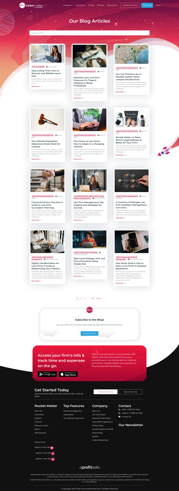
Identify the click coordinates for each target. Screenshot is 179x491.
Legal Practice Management (85, 71)
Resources (111, 5)
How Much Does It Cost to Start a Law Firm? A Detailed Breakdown (131, 266)
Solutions (79, 5)
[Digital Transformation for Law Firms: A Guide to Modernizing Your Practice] (47, 242)
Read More (35, 86)
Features (67, 5)
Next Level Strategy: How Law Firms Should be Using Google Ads (89, 261)
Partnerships (97, 433)
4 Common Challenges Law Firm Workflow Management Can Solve (131, 205)
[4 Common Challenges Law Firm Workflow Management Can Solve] (132, 180)
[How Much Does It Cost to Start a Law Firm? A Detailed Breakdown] (132, 242)
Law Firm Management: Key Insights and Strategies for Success (89, 205)
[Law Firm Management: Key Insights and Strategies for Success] (89, 181)
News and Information (101, 418)
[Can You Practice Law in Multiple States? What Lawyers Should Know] (132, 54)
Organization (68, 415)
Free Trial (38, 411)
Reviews (100, 5)
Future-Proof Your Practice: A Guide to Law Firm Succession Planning (47, 205)
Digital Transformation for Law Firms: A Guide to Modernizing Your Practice (45, 266)
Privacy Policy (97, 425)
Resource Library (41, 425)
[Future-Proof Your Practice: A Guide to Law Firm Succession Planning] (47, 181)
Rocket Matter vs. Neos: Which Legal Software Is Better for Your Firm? (129, 140)
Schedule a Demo (130, 5)
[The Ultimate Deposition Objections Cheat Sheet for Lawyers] (47, 120)
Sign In (37, 429)
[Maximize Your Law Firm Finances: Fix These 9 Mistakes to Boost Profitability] (89, 56)
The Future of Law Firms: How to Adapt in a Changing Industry (89, 144)
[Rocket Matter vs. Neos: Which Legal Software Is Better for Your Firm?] (132, 117)
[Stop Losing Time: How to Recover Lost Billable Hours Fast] (47, 53)
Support (38, 418)
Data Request (40, 433)
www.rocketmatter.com (90, 489)
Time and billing (38, 67)
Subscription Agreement (102, 422)
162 (92, 298)
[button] (72, 5)
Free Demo (39, 415)
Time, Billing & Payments (73, 418)
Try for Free (147, 5)
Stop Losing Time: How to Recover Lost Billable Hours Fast (46, 73)
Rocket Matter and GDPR (102, 429)
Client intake (94, 196)
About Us (96, 411)
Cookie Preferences (100, 440)
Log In (158, 5)
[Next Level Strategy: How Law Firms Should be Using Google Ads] (89, 239)
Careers (95, 436)
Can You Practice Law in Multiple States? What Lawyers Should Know (129, 77)
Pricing (91, 5)
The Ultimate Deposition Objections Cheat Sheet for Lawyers (45, 144)
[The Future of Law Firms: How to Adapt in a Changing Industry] (89, 120)
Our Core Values (98, 415)
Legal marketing (91, 252)
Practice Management (72, 411)
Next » (99, 298)
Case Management (81, 196)
